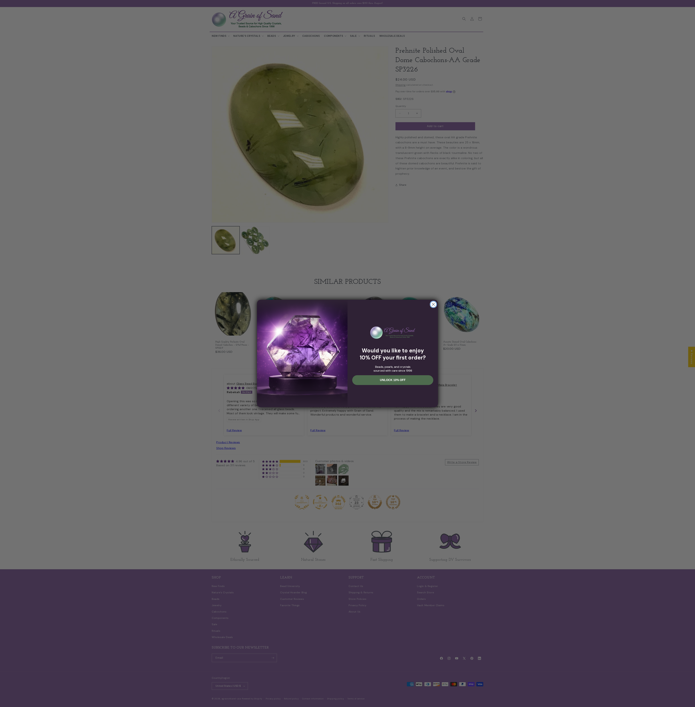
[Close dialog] (433, 304)
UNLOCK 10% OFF (393, 380)
